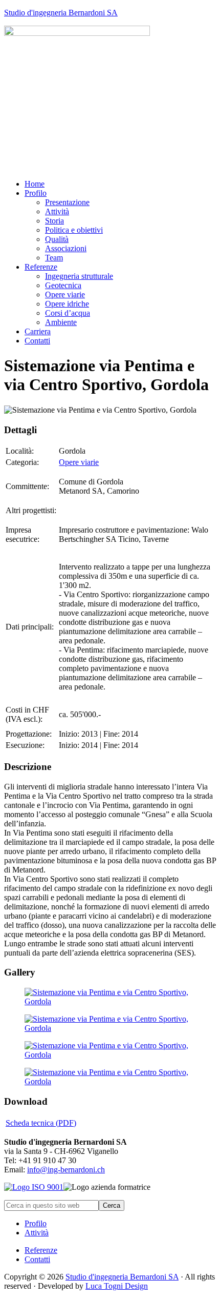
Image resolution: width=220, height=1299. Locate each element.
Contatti (37, 1259)
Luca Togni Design (116, 1286)
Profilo (36, 1223)
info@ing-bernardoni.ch (66, 1169)
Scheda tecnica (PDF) (41, 1123)
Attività (37, 1232)
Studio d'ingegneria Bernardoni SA (61, 12)
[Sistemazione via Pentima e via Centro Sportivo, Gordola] (110, 1001)
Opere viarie (79, 462)
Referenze (41, 1250)
